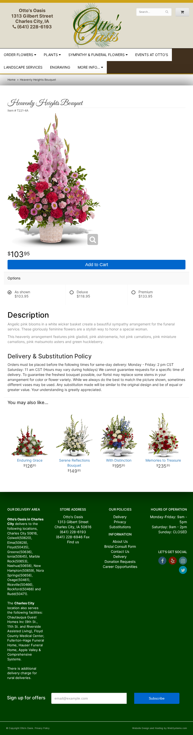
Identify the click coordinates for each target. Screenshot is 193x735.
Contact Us (120, 551)
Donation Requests (120, 561)
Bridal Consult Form (120, 546)
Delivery (120, 517)
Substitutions (120, 527)
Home (12, 79)
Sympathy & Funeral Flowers (96, 55)
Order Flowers (18, 55)
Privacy (120, 522)
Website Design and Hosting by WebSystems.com (159, 728)
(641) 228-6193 (34, 26)
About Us (120, 541)
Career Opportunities (120, 566)
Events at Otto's (151, 55)
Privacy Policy (42, 728)
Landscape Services (23, 67)
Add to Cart (96, 264)
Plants (51, 55)
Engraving (60, 67)
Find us (73, 542)
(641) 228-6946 (69, 537)
